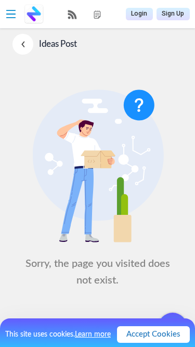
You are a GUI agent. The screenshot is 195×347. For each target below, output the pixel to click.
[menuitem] (72, 14)
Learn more (93, 334)
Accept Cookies (153, 334)
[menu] (85, 14)
